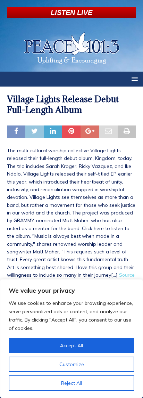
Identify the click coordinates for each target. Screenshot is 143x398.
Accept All (71, 345)
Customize (71, 364)
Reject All (71, 383)
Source (127, 275)
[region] (71, 338)
